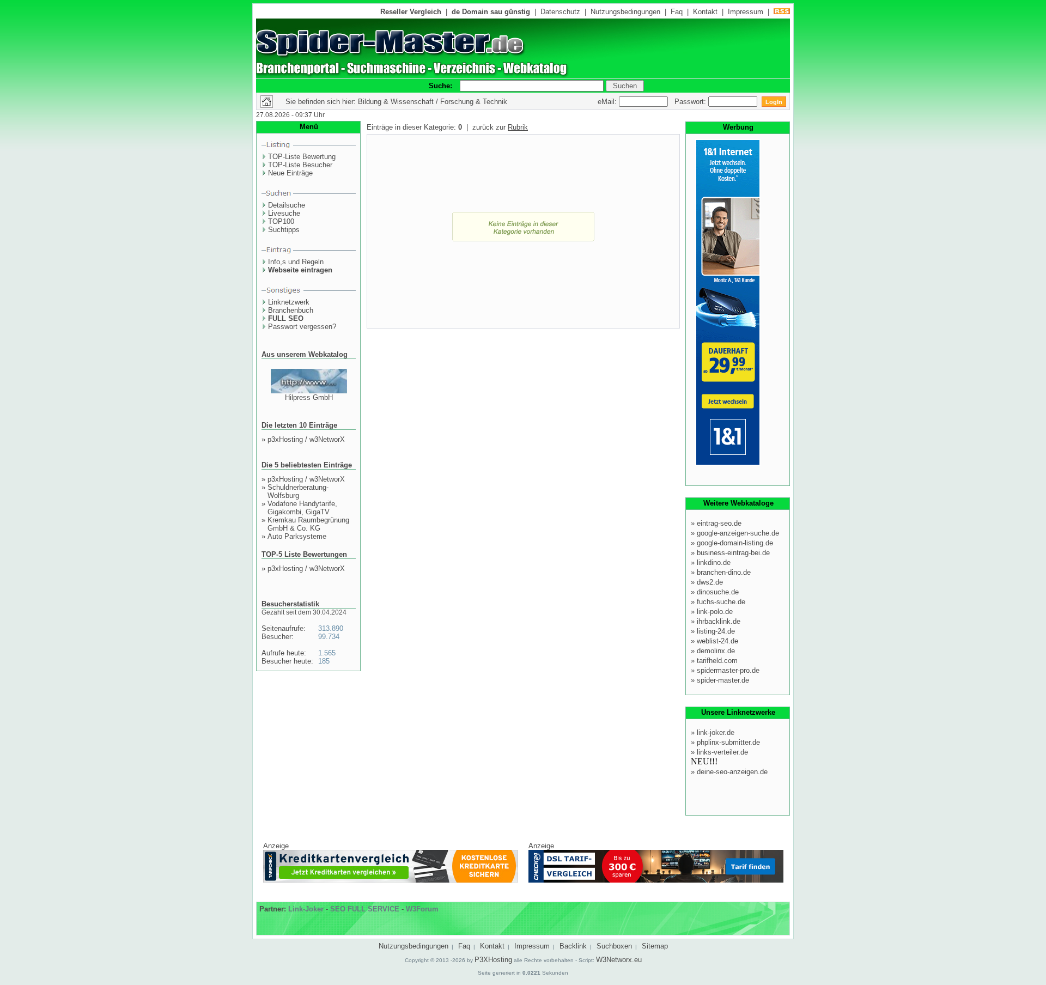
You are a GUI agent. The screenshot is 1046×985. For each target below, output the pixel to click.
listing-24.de (716, 631)
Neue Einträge (290, 173)
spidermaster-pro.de (728, 670)
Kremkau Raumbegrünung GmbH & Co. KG (308, 524)
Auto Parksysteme (296, 536)
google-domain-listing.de (735, 543)
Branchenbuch (290, 310)
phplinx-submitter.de (728, 742)
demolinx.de (716, 651)
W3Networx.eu (619, 960)
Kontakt (705, 12)
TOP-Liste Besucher (300, 165)
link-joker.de (715, 732)
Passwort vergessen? (302, 327)
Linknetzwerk (288, 302)
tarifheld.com (717, 660)
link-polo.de (715, 611)
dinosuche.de (718, 592)
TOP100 (281, 221)
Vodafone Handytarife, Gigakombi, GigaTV (302, 508)
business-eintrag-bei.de (733, 553)
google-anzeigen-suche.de (738, 533)
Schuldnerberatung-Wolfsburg (298, 491)
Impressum (745, 12)
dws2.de (710, 582)
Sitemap (655, 946)
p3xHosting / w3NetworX (306, 439)
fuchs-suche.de (721, 602)
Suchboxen (614, 946)
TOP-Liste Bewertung (302, 157)
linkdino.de (714, 562)
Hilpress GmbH (309, 397)
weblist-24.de (717, 641)
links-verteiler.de (722, 752)
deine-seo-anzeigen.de (732, 772)
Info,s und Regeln (296, 262)
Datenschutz (560, 12)
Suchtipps (284, 230)
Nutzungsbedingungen (625, 12)
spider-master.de (723, 680)
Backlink (573, 946)
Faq (677, 12)
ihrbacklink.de (718, 621)
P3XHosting (493, 960)
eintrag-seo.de (719, 523)
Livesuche (284, 213)
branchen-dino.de (724, 572)
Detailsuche (286, 205)
